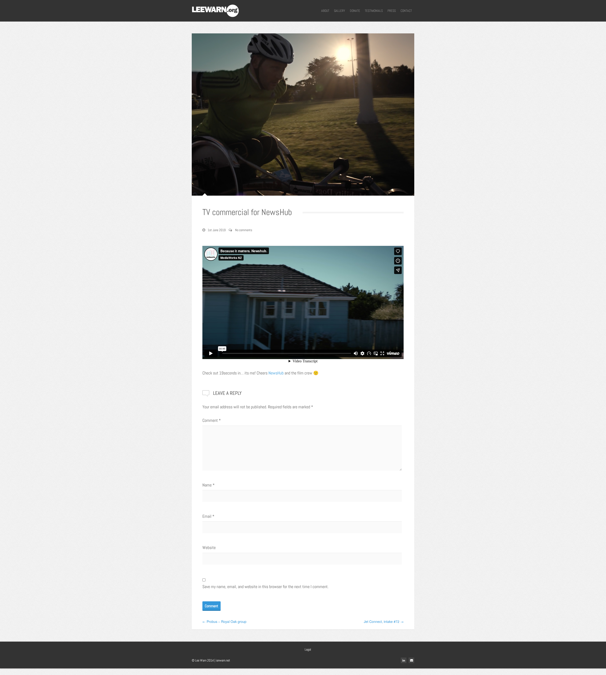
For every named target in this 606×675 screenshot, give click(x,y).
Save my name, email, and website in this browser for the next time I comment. (265, 586)
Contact (406, 11)
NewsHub (276, 373)
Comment (211, 420)
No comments (243, 230)
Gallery (339, 11)
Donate (355, 11)
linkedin (403, 660)
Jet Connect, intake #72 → (384, 621)
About (325, 11)
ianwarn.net (223, 660)
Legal (308, 649)
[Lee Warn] (215, 10)
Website (209, 547)
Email (208, 516)
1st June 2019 (217, 230)
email (411, 660)
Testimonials (374, 11)
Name (208, 485)
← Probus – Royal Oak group (224, 621)
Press (392, 11)
